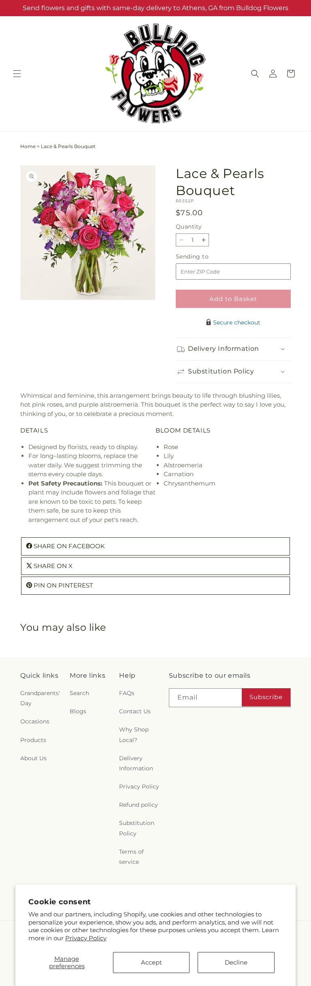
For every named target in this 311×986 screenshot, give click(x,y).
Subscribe (266, 697)
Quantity (189, 226)
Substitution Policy (136, 828)
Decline (236, 962)
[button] (17, 74)
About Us (33, 758)
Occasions (34, 721)
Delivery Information (136, 763)
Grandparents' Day (40, 698)
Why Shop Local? (134, 734)
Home (28, 146)
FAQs (126, 693)
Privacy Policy (86, 938)
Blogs (78, 711)
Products (33, 740)
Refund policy (138, 804)
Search (79, 693)
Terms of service (131, 856)
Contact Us (135, 711)
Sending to (204, 256)
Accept (151, 962)
